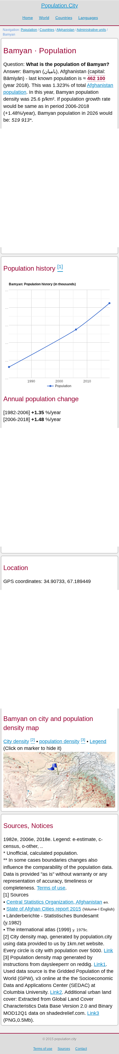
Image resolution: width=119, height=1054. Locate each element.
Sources (64, 1049)
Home (27, 17)
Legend (98, 741)
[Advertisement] (59, 188)
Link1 (100, 964)
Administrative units (91, 30)
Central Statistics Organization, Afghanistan (54, 902)
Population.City (59, 5)
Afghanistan (65, 30)
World (44, 17)
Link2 (56, 992)
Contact (81, 1049)
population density (59, 741)
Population (29, 30)
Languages (88, 17)
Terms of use (51, 888)
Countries (63, 17)
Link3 (93, 1013)
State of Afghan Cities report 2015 (43, 909)
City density (16, 741)
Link (108, 950)
